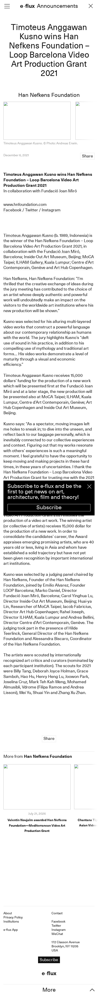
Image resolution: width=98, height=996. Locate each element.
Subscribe (49, 507)
